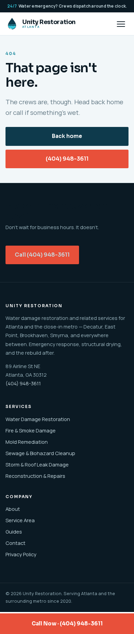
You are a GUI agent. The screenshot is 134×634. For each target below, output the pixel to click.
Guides (13, 531)
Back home (67, 136)
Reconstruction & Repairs (35, 475)
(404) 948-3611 (67, 158)
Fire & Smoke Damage (30, 430)
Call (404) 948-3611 (42, 254)
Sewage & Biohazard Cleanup (40, 453)
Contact (15, 542)
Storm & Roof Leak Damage (37, 464)
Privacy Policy (20, 554)
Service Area (20, 520)
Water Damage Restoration (37, 419)
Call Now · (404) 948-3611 (67, 623)
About (12, 508)
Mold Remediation (26, 441)
